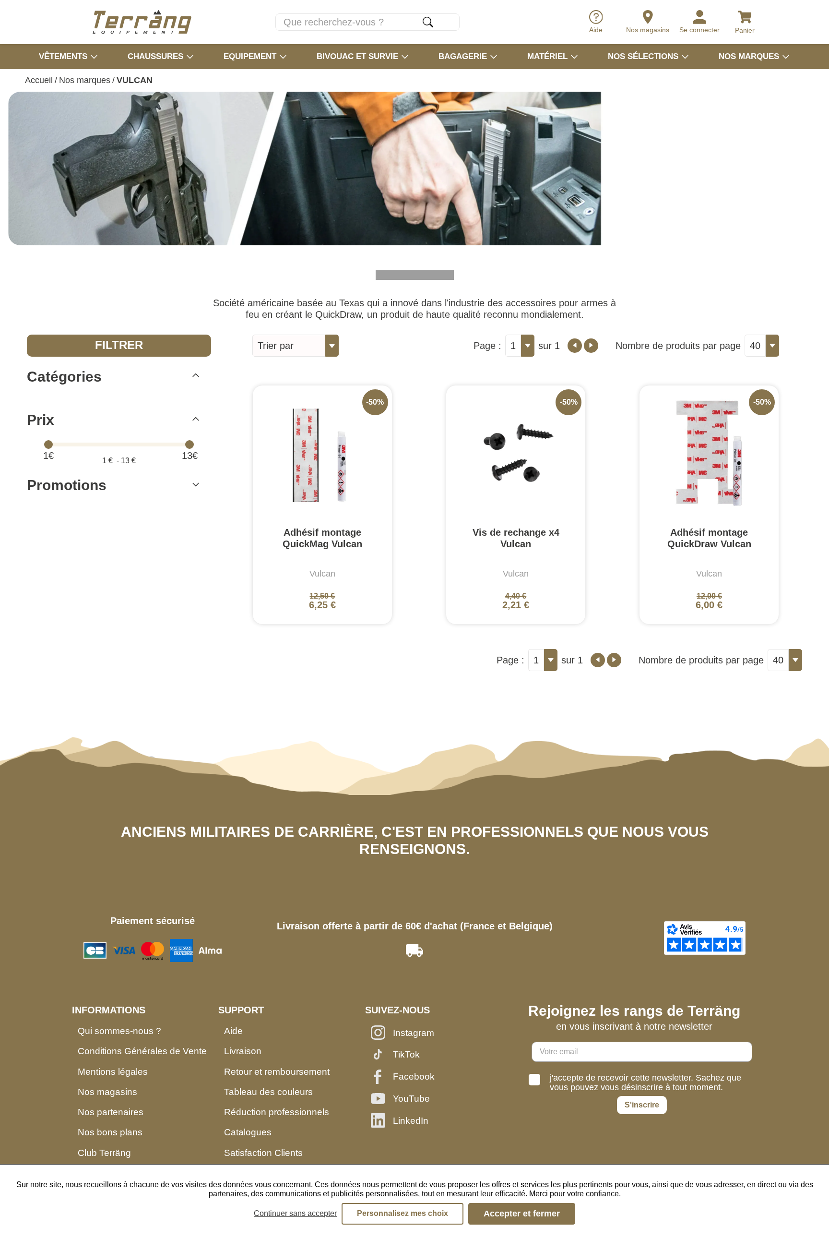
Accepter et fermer (522, 1213)
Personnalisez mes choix (402, 1213)
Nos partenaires (110, 1112)
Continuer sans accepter (295, 1213)
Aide (233, 1031)
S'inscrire (642, 1105)
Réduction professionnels (276, 1112)
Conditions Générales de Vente (142, 1051)
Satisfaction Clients (263, 1153)
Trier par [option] (276, 345)
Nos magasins (107, 1092)
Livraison (242, 1051)
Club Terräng (104, 1153)
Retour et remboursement (277, 1072)
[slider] (48, 444)
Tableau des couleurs (268, 1092)
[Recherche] (428, 22)
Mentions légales (113, 1072)
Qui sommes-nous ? (119, 1031)
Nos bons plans (110, 1132)
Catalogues (248, 1132)
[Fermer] (196, 376)
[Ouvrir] (196, 485)
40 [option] (755, 345)
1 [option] (513, 345)
